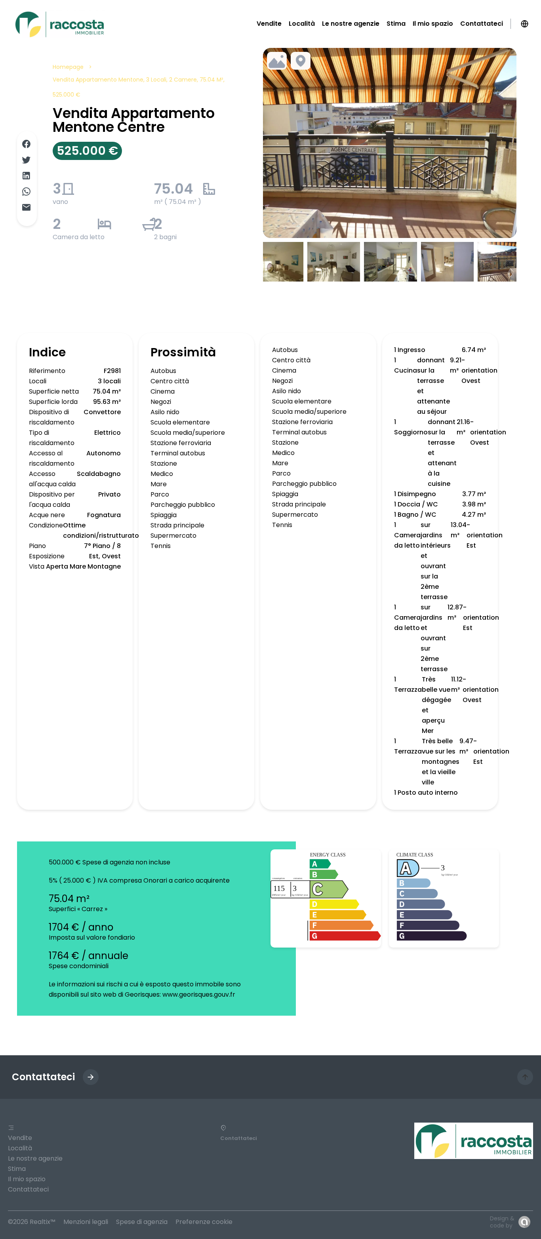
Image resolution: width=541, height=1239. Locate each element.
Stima (17, 1168)
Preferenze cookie (203, 1221)
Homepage (68, 67)
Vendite (20, 1137)
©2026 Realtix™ (31, 1221)
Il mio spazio (27, 1179)
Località (20, 1148)
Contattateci (28, 1189)
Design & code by (502, 1222)
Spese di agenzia (142, 1221)
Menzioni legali (85, 1221)
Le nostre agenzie (35, 1158)
